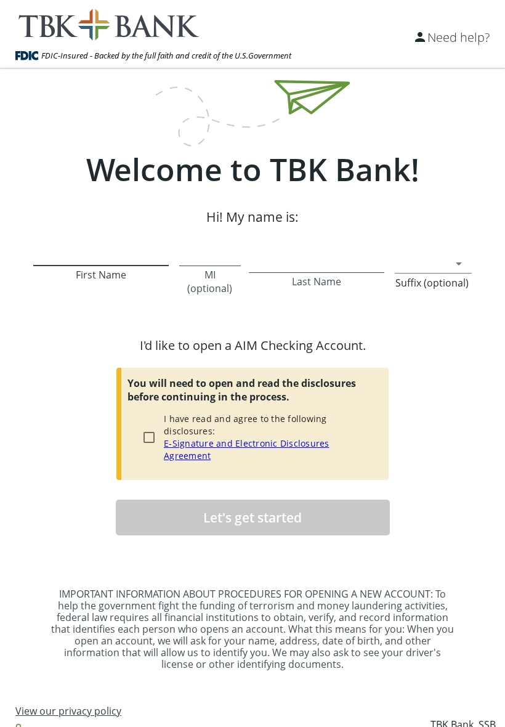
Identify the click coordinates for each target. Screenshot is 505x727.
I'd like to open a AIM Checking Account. (253, 345)
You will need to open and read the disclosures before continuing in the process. (241, 390)
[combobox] (433, 263)
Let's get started (252, 517)
